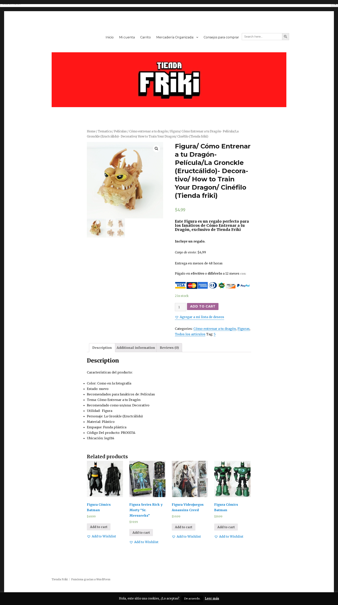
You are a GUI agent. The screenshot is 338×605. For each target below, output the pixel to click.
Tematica (105, 131)
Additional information (136, 348)
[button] (199, 317)
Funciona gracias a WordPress (90, 579)
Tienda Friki (60, 579)
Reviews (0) (169, 348)
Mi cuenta (127, 37)
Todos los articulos (190, 334)
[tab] (102, 347)
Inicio (110, 37)
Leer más (212, 598)
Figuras (243, 329)
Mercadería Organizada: (175, 37)
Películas (120, 131)
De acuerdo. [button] (192, 598)
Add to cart (202, 306)
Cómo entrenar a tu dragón (148, 131)
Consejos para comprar (221, 37)
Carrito (145, 37)
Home (91, 131)
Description (102, 348)
